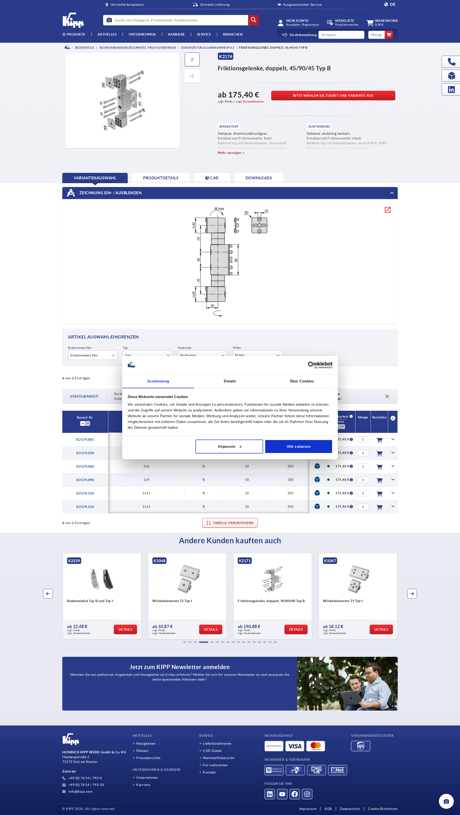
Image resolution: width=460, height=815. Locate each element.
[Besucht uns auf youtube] (282, 794)
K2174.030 (85, 453)
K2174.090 (85, 480)
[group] (102, 596)
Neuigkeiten (146, 743)
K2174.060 (85, 466)
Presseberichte (148, 758)
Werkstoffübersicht (218, 758)
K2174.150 (85, 507)
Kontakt (209, 772)
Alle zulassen (299, 446)
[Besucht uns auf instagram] (307, 794)
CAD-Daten (212, 751)
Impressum (307, 808)
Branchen (233, 34)
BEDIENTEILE (84, 47)
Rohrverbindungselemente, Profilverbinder (137, 47)
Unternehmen (142, 34)
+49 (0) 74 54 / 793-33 (86, 785)
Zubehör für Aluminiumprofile (208, 47)
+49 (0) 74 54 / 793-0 (85, 778)
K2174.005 (85, 439)
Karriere (176, 34)
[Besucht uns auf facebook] (294, 794)
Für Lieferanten (215, 765)
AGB (328, 808)
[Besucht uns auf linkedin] (269, 794)
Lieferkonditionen (217, 743)
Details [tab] (230, 381)
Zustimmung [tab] (158, 381)
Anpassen (227, 446)
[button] (184, 642)
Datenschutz (350, 808)
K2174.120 (85, 493)
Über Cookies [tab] (302, 381)
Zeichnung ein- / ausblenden (110, 192)
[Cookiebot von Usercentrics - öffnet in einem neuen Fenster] (312, 365)
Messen (142, 751)
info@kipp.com (80, 791)
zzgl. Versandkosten (250, 101)
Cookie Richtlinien (383, 809)
